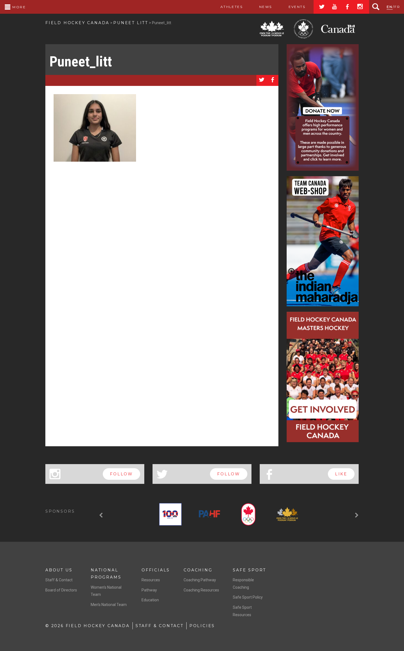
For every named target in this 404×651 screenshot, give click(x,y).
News (265, 7)
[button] (101, 515)
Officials (156, 570)
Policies (202, 625)
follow (121, 474)
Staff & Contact (59, 580)
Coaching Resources (201, 590)
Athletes (231, 7)
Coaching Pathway (200, 580)
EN (390, 7)
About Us (58, 570)
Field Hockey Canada (77, 22)
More (18, 7)
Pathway (149, 590)
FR (397, 7)
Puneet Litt (130, 22)
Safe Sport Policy (248, 597)
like (341, 474)
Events (297, 7)
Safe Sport (249, 570)
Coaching (198, 570)
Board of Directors (61, 590)
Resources (151, 580)
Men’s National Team (109, 604)
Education (150, 600)
